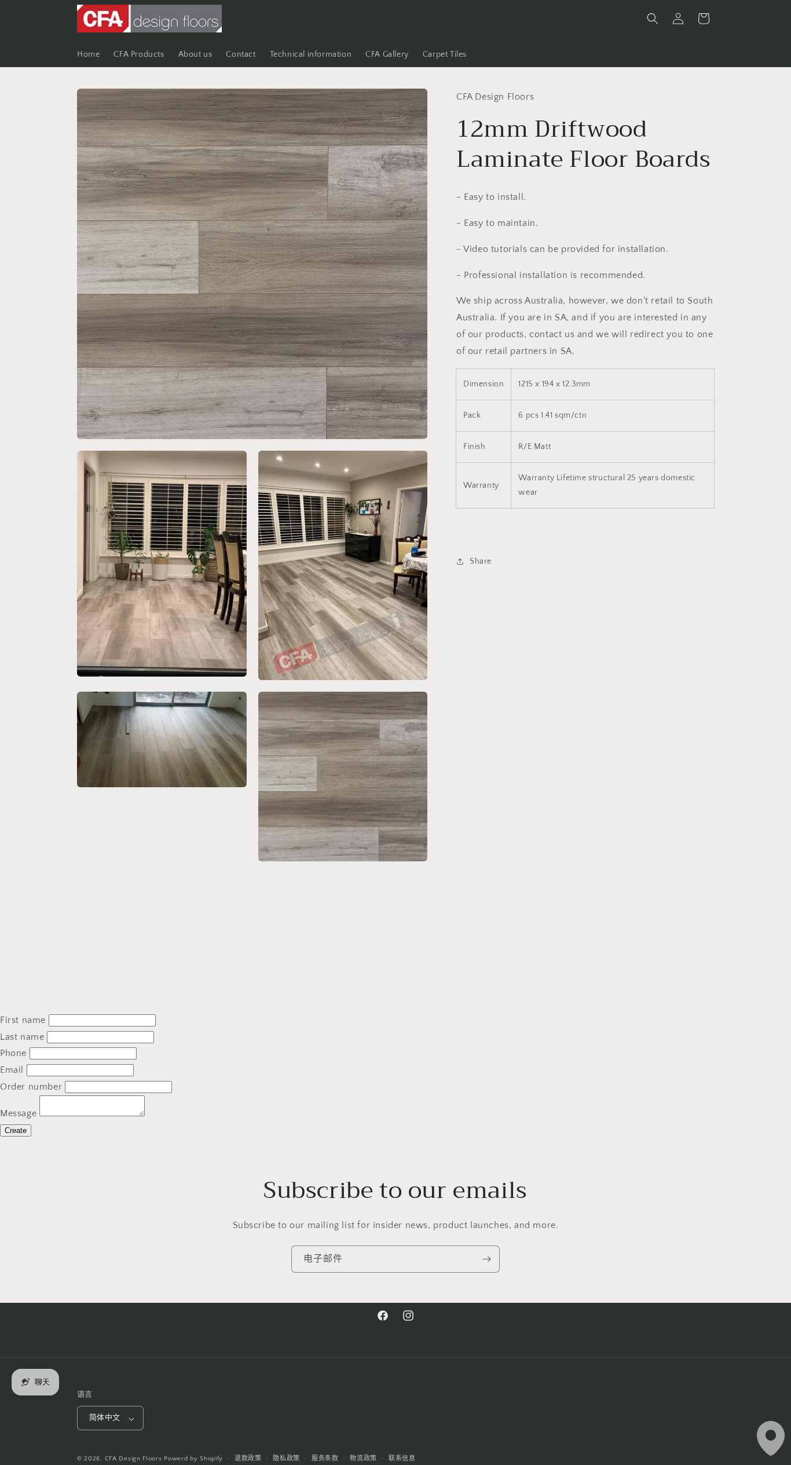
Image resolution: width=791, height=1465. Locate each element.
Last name (22, 1037)
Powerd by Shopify (193, 1459)
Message (18, 1113)
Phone (13, 1053)
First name (23, 1020)
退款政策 (248, 1458)
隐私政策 (286, 1458)
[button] (652, 18)
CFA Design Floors (133, 1459)
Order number (31, 1087)
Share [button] (481, 560)
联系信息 (402, 1458)
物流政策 (363, 1458)
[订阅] (486, 1259)
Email (12, 1070)
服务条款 (325, 1458)
